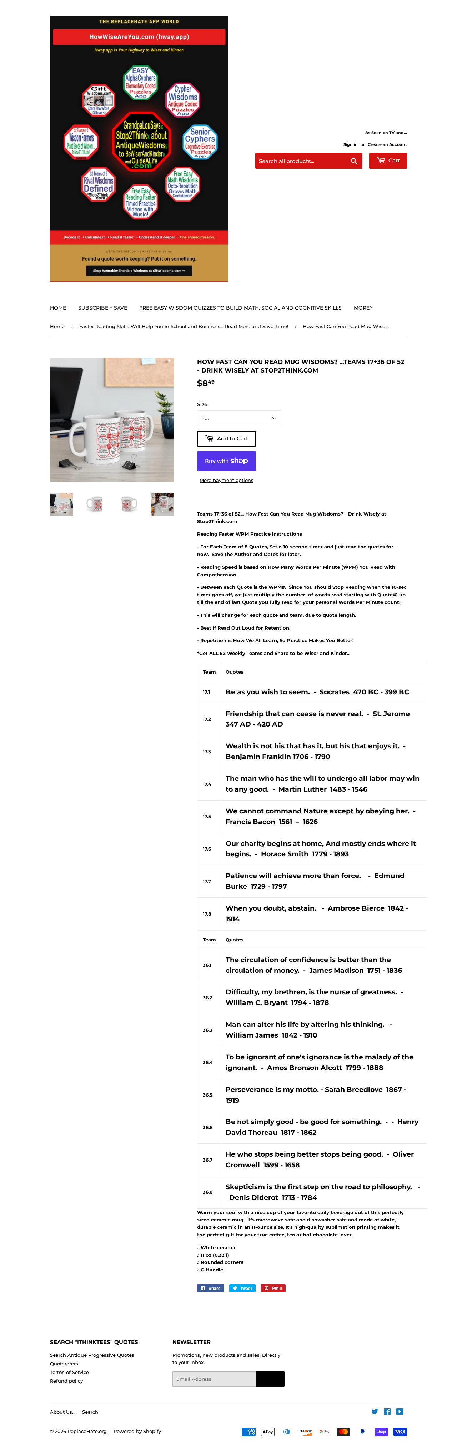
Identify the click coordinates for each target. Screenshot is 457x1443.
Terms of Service (69, 1372)
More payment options (226, 480)
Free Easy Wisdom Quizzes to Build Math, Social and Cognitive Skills (240, 308)
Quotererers (64, 1363)
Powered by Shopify (137, 1431)
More (362, 308)
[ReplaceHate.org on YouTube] (399, 1412)
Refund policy (66, 1381)
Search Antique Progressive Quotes (92, 1355)
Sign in (350, 144)
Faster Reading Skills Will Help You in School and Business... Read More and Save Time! (183, 326)
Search (90, 1412)
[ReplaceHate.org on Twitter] (374, 1412)
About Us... (62, 1412)
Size (202, 404)
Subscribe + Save (102, 308)
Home (58, 308)
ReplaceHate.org (87, 1431)
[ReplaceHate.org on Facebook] (387, 1412)
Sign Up (270, 1379)
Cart (393, 160)
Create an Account (387, 144)
